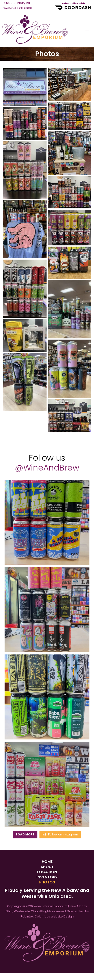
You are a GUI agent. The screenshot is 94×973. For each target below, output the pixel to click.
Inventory (47, 877)
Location (47, 872)
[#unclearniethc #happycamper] (47, 784)
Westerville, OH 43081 (17, 5)
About (47, 866)
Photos (47, 882)
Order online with (73, 3)
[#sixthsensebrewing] (47, 522)
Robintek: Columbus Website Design (47, 916)
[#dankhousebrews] (47, 696)
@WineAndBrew (47, 467)
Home (47, 861)
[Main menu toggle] (87, 29)
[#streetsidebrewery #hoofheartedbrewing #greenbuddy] (47, 609)
